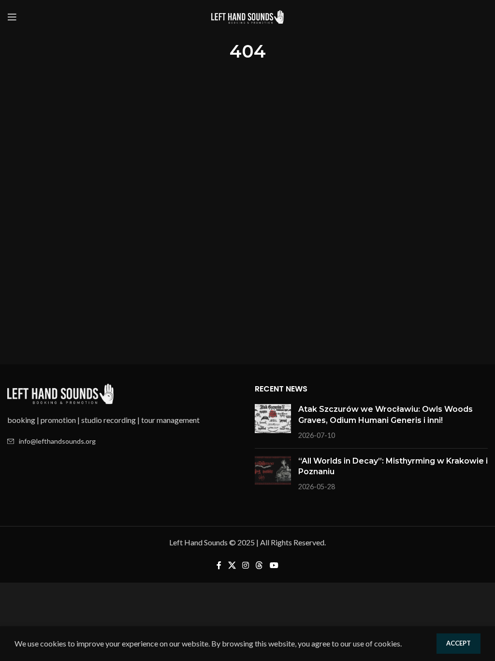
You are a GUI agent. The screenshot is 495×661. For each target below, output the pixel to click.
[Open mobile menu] (12, 17)
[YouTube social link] (273, 565)
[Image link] (60, 392)
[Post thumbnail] (273, 422)
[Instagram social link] (245, 565)
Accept (458, 643)
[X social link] (232, 565)
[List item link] (123, 441)
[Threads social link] (259, 565)
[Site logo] (247, 15)
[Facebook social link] (219, 565)
